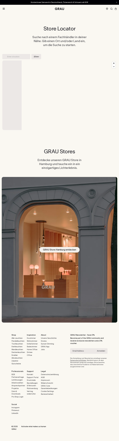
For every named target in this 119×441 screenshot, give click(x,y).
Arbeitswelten (17, 383)
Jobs (43, 349)
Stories (44, 341)
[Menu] (3, 9)
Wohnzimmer (32, 341)
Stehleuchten (17, 347)
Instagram (16, 407)
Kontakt (30, 374)
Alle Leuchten (17, 338)
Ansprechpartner (18, 386)
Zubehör (15, 361)
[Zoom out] (114, 66)
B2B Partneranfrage (18, 376)
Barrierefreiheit (47, 394)
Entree (29, 352)
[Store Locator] (107, 8)
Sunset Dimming (47, 344)
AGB (43, 377)
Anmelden (101, 351)
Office (29, 355)
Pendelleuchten (18, 341)
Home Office (32, 349)
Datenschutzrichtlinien (78, 360)
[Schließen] (116, 2)
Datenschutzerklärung (50, 374)
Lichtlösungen (17, 380)
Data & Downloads (16, 392)
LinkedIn (15, 413)
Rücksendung (32, 388)
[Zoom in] (114, 63)
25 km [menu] (36, 57)
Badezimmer (32, 347)
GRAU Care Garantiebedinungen (49, 387)
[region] (69, 95)
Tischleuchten (17, 344)
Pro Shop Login (17, 397)
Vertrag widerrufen (31, 392)
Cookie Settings (47, 391)
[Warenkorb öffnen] (115, 9)
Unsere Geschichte (49, 338)
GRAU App (45, 347)
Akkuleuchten (17, 358)
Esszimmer (31, 338)
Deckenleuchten (18, 352)
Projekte (15, 388)
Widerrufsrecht (47, 383)
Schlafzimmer (32, 344)
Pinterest (15, 410)
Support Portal (32, 377)
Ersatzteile (31, 380)
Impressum (45, 380)
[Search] (111, 9)
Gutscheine (16, 364)
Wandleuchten (17, 349)
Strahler (15, 355)
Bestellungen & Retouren (32, 384)
